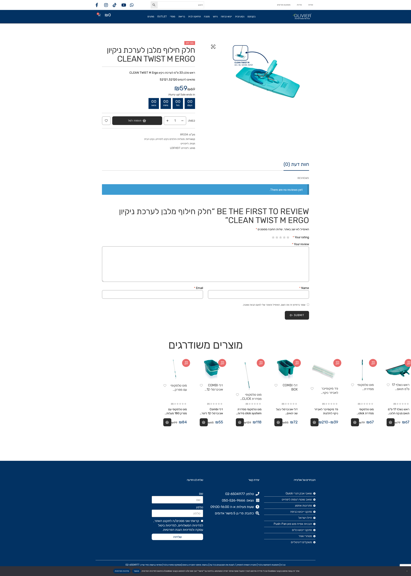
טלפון (199, 507)
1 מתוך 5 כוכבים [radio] (288, 237)
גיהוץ (215, 16)
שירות (299, 5)
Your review (300, 244)
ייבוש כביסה (226, 16)
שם (201, 493)
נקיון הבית (239, 16)
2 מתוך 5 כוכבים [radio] (284, 237)
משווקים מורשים (283, 5)
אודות (310, 5)
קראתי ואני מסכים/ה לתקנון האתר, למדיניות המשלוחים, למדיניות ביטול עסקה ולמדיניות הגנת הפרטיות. (178, 525)
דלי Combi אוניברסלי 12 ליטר (215, 389)
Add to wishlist (106, 120)
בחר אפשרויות (314, 422)
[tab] (296, 166)
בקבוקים (251, 16)
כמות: (191, 120)
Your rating (301, 237)
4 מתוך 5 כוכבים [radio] (276, 237)
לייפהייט (185, 143)
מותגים (151, 16)
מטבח (207, 16)
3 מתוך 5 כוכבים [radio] (280, 237)
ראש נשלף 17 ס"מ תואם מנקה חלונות (400, 389)
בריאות (181, 16)
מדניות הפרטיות (122, 571)
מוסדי (172, 16)
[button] (213, 46)
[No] (407, 571)
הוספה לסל (134, 120)
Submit (299, 315)
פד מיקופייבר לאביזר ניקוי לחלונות (329, 393)
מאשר (136, 571)
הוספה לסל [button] (391, 422)
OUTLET (162, 16)
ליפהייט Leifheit (179, 148)
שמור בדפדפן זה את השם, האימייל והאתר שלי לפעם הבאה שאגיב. (274, 304)
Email (198, 288)
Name (304, 288)
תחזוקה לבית (194, 16)
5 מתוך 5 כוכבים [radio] (273, 237)
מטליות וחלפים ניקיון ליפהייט (170, 139)
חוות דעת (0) (296, 164)
